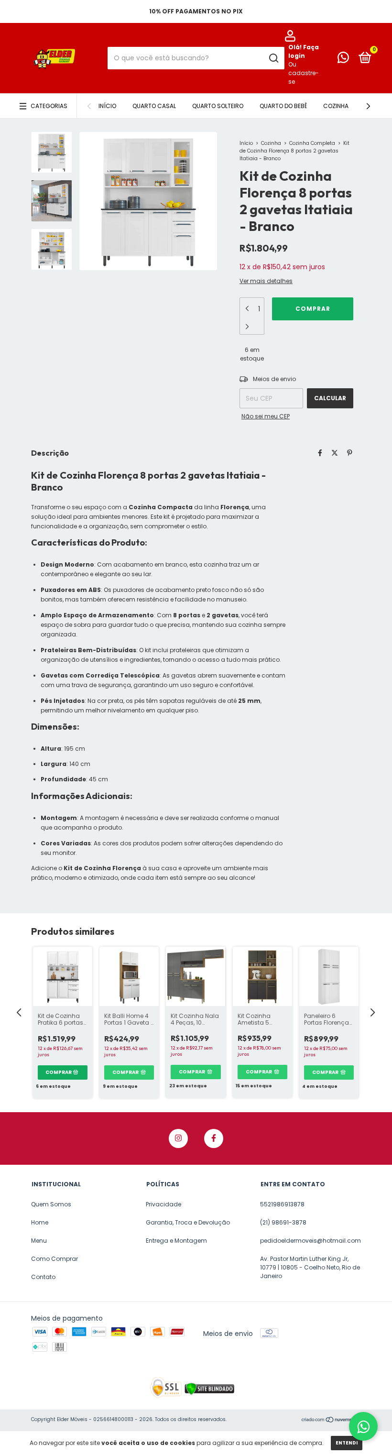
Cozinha (335, 106)
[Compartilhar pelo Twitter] (334, 453)
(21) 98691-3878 (283, 1222)
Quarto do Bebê (283, 106)
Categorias (49, 106)
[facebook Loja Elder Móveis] (213, 1138)
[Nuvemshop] (331, 1420)
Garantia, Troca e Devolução (188, 1222)
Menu (39, 1240)
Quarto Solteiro (217, 106)
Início (107, 106)
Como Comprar (54, 1259)
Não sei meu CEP (265, 416)
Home (39, 1222)
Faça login (303, 51)
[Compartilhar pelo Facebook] (320, 453)
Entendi (347, 1442)
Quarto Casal (154, 106)
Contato (43, 1277)
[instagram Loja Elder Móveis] (178, 1138)
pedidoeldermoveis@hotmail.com (310, 1240)
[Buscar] (273, 58)
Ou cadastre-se (303, 73)
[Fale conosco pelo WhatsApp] (343, 59)
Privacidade (163, 1204)
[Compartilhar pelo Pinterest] (349, 453)
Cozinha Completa (312, 143)
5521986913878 (282, 1204)
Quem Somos (51, 1204)
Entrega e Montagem (176, 1240)
